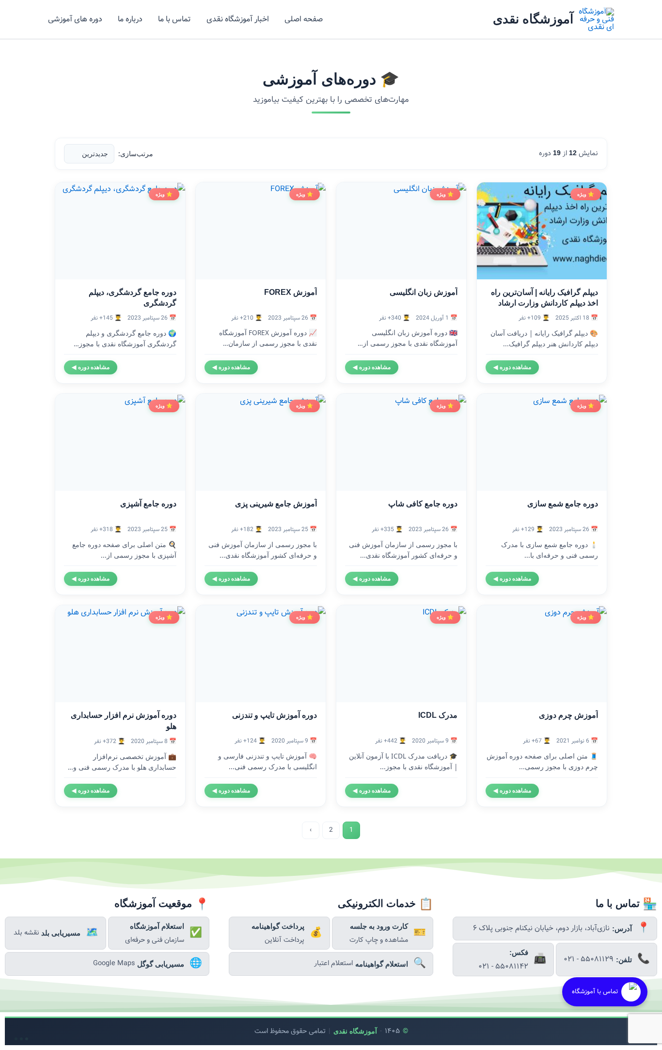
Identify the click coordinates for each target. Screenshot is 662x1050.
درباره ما (130, 19)
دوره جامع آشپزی (148, 504)
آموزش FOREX (290, 292)
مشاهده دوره (512, 367)
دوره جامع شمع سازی (562, 504)
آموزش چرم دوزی (568, 715)
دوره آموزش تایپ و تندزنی (274, 715)
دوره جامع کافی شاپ (422, 504)
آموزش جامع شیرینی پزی (276, 504)
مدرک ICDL (437, 715)
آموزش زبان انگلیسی (423, 292)
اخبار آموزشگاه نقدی (237, 19)
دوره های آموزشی (75, 19)
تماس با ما (174, 19)
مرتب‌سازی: (135, 153)
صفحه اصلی (303, 19)
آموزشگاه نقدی (533, 19)
